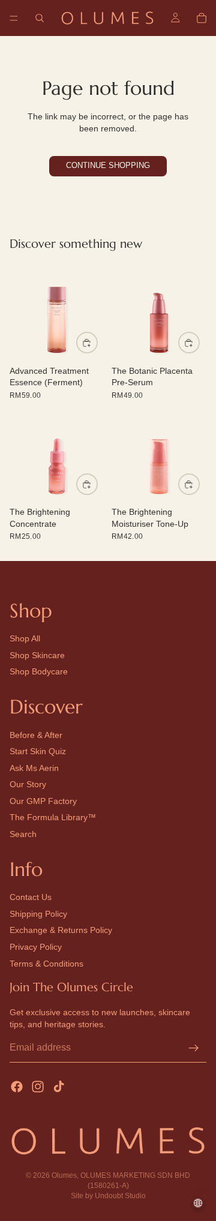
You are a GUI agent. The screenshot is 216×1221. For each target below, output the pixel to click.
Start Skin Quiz (38, 752)
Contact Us (31, 897)
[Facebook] (17, 1086)
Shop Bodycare (39, 672)
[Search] (39, 18)
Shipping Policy (38, 914)
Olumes (64, 1175)
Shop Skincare (37, 655)
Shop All (25, 639)
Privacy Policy (36, 947)
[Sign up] (193, 1048)
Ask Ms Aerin (34, 768)
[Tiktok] (59, 1086)
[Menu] (14, 18)
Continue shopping (108, 165)
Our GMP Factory (43, 801)
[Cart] (201, 18)
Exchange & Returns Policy (61, 930)
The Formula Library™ (53, 818)
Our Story (28, 785)
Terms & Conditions (46, 963)
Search (23, 834)
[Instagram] (38, 1086)
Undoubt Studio (120, 1196)
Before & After (36, 735)
